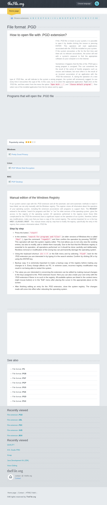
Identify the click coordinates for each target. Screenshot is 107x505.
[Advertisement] (32, 58)
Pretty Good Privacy (20, 154)
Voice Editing (12, 466)
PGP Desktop (17, 182)
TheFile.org (31, 497)
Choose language (84, 4)
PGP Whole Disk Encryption (23, 168)
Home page (14, 11)
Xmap (9, 455)
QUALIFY (10, 445)
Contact (18, 478)
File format (18, 369)
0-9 (96, 18)
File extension (14, 415)
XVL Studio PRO (13, 450)
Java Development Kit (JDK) (18, 460)
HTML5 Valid (31, 493)
